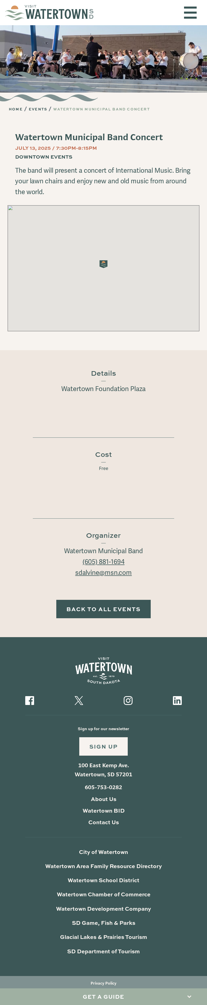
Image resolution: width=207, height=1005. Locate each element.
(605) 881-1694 (104, 562)
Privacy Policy (103, 983)
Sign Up (103, 746)
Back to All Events (103, 609)
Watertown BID (104, 810)
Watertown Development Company (103, 908)
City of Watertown (103, 852)
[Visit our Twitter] (78, 700)
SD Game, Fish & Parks (103, 923)
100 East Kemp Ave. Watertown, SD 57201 (103, 770)
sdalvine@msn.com (103, 573)
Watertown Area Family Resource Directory (103, 866)
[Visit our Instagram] (128, 700)
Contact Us (103, 822)
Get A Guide (103, 996)
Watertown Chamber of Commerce (103, 894)
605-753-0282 (103, 787)
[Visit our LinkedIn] (177, 700)
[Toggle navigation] (190, 12)
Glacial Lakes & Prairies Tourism (103, 937)
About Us (103, 799)
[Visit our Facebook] (29, 700)
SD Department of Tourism (103, 951)
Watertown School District (103, 880)
